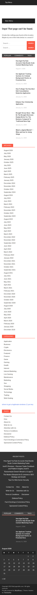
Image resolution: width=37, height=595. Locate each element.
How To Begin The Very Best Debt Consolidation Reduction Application (25, 91)
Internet (6, 368)
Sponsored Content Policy (13, 443)
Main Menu (9, 21)
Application (8, 341)
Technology (8, 392)
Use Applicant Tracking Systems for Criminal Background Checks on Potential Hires (23, 77)
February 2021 (9, 291)
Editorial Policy (9, 437)
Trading (6, 395)
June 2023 (7, 225)
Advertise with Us (10, 428)
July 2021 (7, 276)
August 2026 (8, 150)
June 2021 (7, 279)
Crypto (6, 347)
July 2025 (7, 165)
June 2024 (7, 201)
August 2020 (8, 306)
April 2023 (7, 231)
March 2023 (8, 234)
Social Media (8, 389)
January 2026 (8, 159)
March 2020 (8, 321)
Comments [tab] (19, 55)
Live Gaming (8, 374)
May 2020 (7, 315)
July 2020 (7, 309)
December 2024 (9, 183)
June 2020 (7, 312)
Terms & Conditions (11, 431)
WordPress (18, 590)
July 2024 (7, 198)
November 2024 (9, 186)
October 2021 (8, 267)
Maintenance (8, 377)
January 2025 (8, 180)
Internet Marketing (10, 371)
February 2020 (9, 323)
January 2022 (8, 258)
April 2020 (7, 318)
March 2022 (8, 252)
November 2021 (9, 264)
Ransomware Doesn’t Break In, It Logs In (18, 471)
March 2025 (8, 174)
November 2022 (9, 240)
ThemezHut (7, 592)
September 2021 (9, 270)
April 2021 (7, 285)
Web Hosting (8, 398)
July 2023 (7, 222)
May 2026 (7, 156)
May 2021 (7, 282)
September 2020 (9, 303)
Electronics (8, 350)
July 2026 (7, 153)
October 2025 (8, 162)
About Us (7, 422)
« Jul (3, 579)
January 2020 (8, 327)
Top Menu (8, 2)
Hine (5, 419)
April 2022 (7, 249)
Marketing (7, 380)
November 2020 (9, 297)
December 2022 (9, 237)
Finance (7, 356)
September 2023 (9, 216)
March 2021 (8, 288)
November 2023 (9, 210)
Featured (7, 353)
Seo (5, 383)
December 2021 (9, 261)
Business (7, 344)
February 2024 (9, 207)
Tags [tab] (29, 55)
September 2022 (9, 243)
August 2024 (8, 195)
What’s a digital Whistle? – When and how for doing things (24, 132)
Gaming (6, 362)
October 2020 (8, 300)
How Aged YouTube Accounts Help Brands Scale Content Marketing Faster (25, 63)
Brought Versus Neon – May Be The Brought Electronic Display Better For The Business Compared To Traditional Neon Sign (25, 117)
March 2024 (8, 204)
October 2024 (8, 189)
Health (6, 365)
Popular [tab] (7, 55)
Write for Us (8, 425)
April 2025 (7, 171)
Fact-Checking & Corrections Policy (16, 440)
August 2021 (8, 273)
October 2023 (8, 213)
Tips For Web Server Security (18, 480)
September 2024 (9, 192)
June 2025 (7, 168)
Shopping (7, 386)
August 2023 (8, 219)
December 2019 (9, 329)
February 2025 (9, 177)
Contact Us (8, 416)
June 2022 (7, 246)
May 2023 (7, 228)
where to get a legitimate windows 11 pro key (17, 404)
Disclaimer (7, 434)
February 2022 (9, 255)
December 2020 (9, 294)
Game (6, 359)
